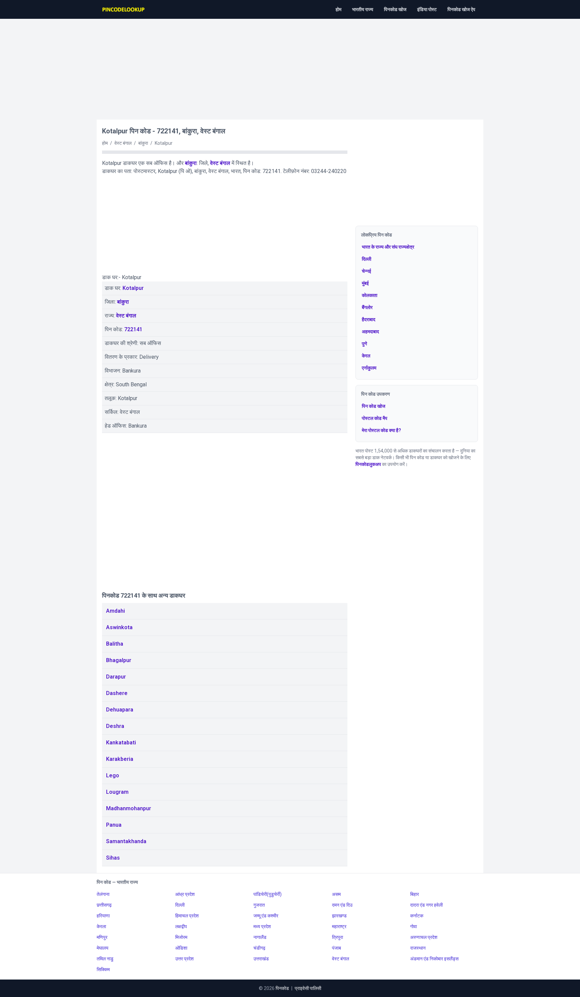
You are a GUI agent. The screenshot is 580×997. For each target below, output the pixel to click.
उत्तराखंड (261, 958)
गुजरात (259, 905)
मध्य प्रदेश (262, 926)
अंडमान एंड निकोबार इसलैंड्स (434, 958)
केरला (101, 926)
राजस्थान (418, 948)
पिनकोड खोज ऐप (461, 9)
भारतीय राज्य (362, 9)
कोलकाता (369, 295)
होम (338, 9)
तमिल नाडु (105, 958)
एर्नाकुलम (369, 368)
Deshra (115, 726)
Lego (112, 775)
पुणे (364, 343)
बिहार (414, 894)
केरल (366, 355)
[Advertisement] (290, 66)
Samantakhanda (126, 841)
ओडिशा (181, 948)
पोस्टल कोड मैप (374, 418)
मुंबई (365, 283)
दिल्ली (366, 259)
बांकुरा (191, 163)
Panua (114, 825)
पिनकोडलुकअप (368, 464)
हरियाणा (103, 915)
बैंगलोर (367, 307)
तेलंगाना (103, 894)
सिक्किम (103, 969)
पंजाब (336, 948)
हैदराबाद (368, 319)
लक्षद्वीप (181, 926)
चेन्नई (366, 271)
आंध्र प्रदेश (185, 894)
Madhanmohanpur (128, 808)
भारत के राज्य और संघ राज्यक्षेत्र (388, 247)
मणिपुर (102, 937)
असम (336, 894)
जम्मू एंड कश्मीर (265, 915)
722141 (133, 329)
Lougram (117, 792)
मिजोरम (181, 937)
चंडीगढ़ (259, 948)
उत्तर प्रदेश (184, 958)
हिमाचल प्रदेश (187, 915)
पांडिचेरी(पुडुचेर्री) (267, 894)
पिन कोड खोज (373, 406)
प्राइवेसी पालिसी (308, 988)
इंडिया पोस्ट (427, 9)
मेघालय (102, 948)
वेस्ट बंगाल (220, 163)
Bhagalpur (118, 660)
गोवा (413, 926)
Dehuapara (119, 709)
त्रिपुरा (337, 937)
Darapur (116, 677)
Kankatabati (121, 742)
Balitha (114, 644)
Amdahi (115, 611)
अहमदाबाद (370, 331)
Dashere (117, 693)
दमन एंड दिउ (342, 905)
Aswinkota (119, 627)
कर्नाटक (416, 915)
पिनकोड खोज (395, 9)
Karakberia (119, 759)
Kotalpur (133, 288)
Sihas (113, 858)
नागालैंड (260, 937)
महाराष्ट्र (339, 926)
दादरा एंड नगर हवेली (426, 905)
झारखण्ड (339, 915)
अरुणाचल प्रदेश (423, 937)
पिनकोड (282, 988)
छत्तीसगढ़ (104, 905)
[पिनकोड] (124, 9)
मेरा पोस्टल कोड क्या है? (381, 430)
